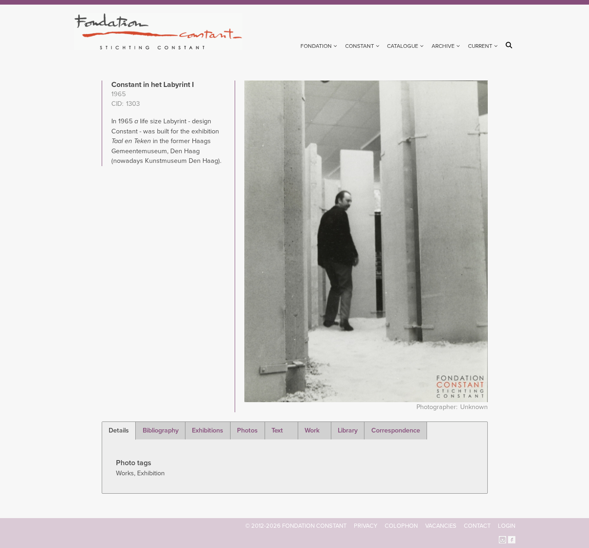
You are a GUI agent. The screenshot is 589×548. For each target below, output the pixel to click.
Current (480, 46)
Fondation (316, 46)
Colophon (401, 526)
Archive (443, 46)
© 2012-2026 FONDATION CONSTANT (295, 526)
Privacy (365, 526)
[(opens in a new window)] (502, 539)
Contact (477, 526)
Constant (359, 46)
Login (506, 526)
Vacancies (440, 526)
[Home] (162, 31)
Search (510, 45)
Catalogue (402, 46)
